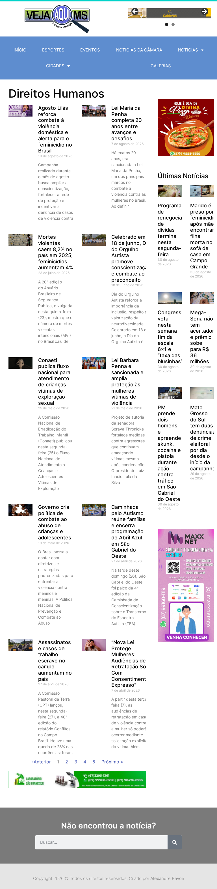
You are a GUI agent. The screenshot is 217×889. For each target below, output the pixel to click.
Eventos (90, 50)
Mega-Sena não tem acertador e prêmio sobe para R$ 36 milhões (202, 336)
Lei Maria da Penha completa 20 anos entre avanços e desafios (126, 123)
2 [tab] (173, 24)
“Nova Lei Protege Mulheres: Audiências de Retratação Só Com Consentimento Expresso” (130, 663)
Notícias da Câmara (139, 50)
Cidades (55, 65)
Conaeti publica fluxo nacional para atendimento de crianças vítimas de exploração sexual (54, 381)
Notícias (188, 50)
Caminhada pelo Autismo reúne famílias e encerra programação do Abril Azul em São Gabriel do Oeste (128, 531)
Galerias (161, 65)
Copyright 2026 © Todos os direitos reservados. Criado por (108, 878)
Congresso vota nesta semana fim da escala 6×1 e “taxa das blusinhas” (171, 336)
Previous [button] (135, 12)
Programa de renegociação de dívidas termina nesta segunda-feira (174, 230)
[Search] (175, 842)
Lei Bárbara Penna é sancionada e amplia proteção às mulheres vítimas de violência (127, 381)
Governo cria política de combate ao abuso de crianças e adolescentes (54, 522)
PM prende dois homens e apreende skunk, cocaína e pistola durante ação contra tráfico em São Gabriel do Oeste (169, 453)
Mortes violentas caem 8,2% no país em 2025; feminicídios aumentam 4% (55, 252)
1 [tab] (166, 24)
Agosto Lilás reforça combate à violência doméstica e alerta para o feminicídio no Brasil (55, 129)
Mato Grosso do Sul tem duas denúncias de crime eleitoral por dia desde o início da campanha (202, 438)
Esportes (53, 50)
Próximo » (112, 762)
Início (20, 50)
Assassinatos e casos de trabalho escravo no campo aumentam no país (55, 660)
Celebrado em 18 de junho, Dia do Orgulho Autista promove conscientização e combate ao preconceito (131, 258)
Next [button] (204, 12)
